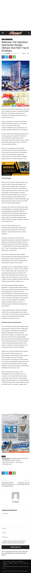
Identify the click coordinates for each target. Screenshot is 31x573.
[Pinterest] (10, 57)
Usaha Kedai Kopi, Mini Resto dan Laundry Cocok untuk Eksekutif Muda (8, 484)
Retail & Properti (14, 37)
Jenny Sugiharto (19, 462)
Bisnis (8, 37)
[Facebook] (3, 57)
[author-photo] (15, 499)
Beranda (3, 37)
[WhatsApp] (14, 57)
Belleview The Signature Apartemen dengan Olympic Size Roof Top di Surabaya (15, 458)
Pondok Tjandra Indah (7, 464)
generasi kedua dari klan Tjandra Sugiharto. (11, 460)
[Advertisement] (15, 15)
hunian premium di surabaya (8, 462)
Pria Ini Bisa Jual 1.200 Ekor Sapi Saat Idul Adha (23, 483)
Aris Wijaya (7, 53)
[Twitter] (6, 57)
